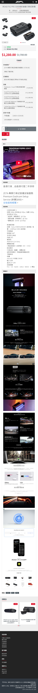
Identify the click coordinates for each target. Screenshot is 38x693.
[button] (20, 42)
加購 (4, 84)
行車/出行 (14, 10)
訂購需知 (6, 76)
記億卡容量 (6, 113)
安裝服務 (6, 65)
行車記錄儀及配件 (24, 10)
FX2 (13, 593)
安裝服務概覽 (10, 202)
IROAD (8, 593)
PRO (17, 593)
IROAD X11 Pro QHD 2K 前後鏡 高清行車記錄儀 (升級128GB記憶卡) (11, 621)
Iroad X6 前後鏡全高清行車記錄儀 (28, 620)
